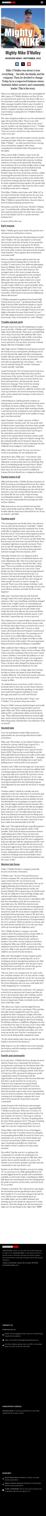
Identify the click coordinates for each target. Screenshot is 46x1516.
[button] (42, 2)
